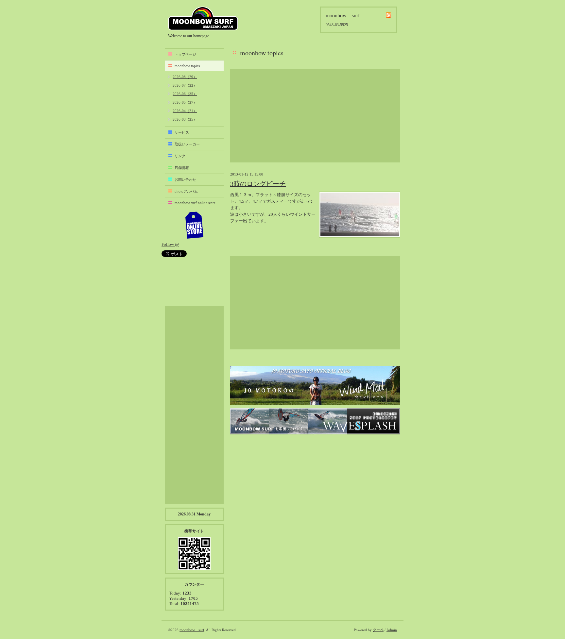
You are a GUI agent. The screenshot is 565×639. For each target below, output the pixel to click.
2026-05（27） (185, 102)
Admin (391, 630)
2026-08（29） (185, 77)
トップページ (185, 54)
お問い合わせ (185, 179)
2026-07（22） (185, 85)
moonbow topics (187, 66)
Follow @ (170, 244)
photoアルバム (186, 191)
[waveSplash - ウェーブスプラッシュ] (315, 421)
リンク (180, 156)
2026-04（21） (185, 111)
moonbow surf (203, 18)
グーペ (378, 630)
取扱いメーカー (187, 144)
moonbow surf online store (195, 203)
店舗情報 (182, 168)
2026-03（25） (185, 119)
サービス (182, 132)
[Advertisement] (315, 115)
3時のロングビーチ (258, 183)
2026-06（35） (185, 94)
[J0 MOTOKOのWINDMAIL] (315, 385)
